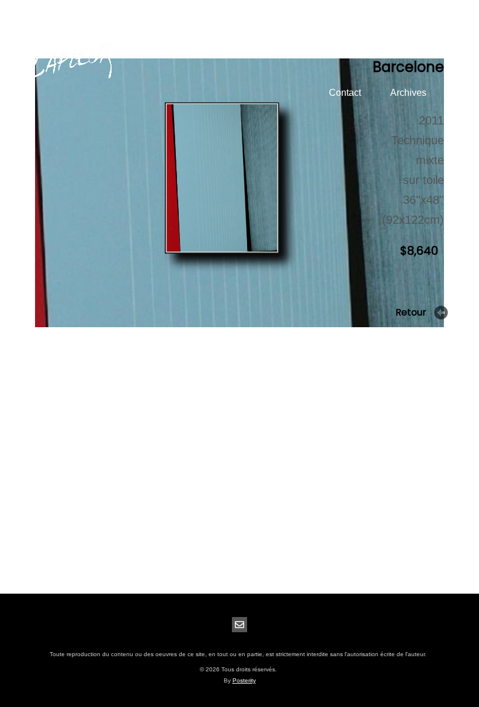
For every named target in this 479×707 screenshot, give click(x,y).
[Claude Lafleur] (73, 62)
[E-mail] (239, 624)
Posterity (244, 680)
